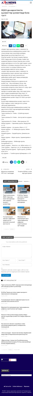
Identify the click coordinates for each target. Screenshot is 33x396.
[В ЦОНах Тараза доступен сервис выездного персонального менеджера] (24, 189)
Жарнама (26, 386)
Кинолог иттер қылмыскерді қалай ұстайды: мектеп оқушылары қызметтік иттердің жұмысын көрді (15, 316)
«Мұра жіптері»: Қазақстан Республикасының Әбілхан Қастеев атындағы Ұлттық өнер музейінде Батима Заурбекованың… (16, 342)
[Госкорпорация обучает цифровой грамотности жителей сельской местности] (9, 211)
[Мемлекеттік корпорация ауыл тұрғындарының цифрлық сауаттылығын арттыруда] (24, 211)
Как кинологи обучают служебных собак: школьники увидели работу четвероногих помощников (13, 325)
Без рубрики (6, 185)
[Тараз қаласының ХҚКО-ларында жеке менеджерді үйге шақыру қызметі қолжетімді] (9, 189)
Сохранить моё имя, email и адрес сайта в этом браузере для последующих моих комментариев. (15, 270)
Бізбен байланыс (17, 386)
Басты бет (8, 386)
